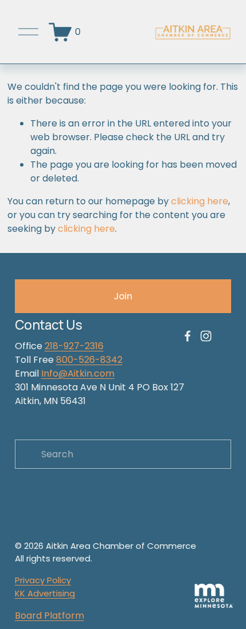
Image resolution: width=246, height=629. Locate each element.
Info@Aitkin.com (77, 373)
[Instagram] (206, 336)
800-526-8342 (89, 359)
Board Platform (49, 615)
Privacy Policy (43, 580)
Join (123, 296)
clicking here (199, 201)
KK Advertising (45, 593)
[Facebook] (187, 336)
